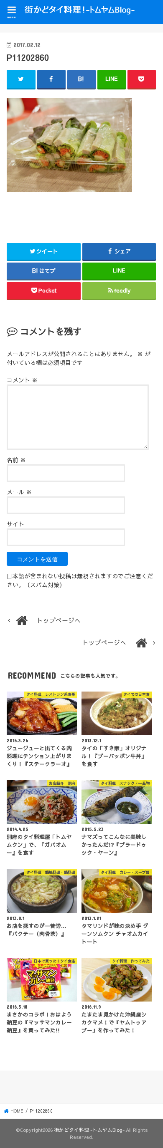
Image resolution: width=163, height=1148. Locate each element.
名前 (16, 460)
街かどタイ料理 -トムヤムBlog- (89, 1129)
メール (19, 492)
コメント (22, 380)
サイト (15, 524)
